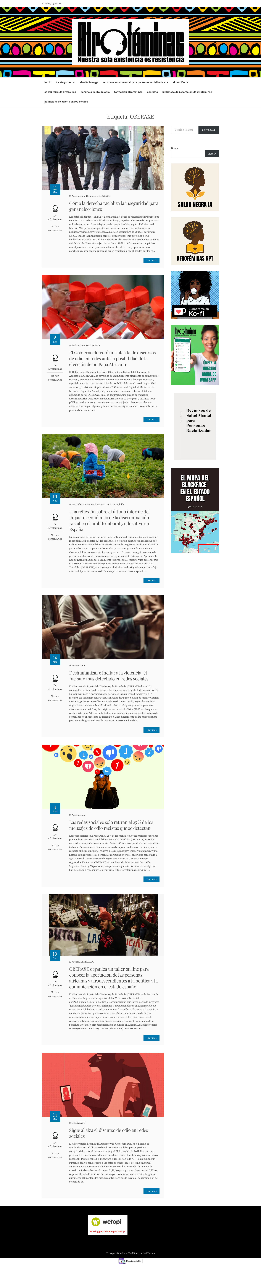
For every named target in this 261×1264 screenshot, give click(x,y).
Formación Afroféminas (128, 92)
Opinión (120, 504)
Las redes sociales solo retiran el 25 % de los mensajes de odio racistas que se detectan (111, 825)
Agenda (75, 962)
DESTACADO (103, 196)
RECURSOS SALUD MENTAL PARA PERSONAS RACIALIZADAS (134, 82)
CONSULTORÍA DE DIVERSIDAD (60, 92)
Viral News (133, 1253)
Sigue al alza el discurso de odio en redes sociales (108, 1133)
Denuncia (91, 196)
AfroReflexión (79, 504)
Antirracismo (78, 196)
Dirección (179, 82)
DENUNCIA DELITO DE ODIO (95, 92)
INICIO (47, 82)
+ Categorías (63, 82)
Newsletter (208, 129)
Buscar (175, 148)
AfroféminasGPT (89, 82)
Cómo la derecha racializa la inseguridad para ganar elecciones (113, 206)
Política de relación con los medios (66, 101)
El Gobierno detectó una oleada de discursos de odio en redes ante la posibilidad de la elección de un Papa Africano (112, 358)
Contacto (152, 92)
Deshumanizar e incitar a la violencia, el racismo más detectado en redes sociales (108, 676)
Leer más (151, 260)
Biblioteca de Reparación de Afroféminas (187, 92)
